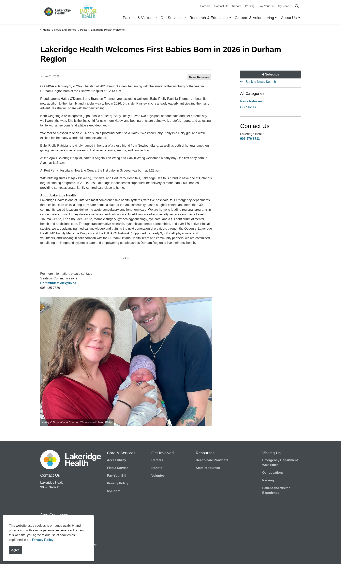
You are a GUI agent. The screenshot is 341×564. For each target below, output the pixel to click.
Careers (205, 6)
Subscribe (271, 74)
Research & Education (208, 18)
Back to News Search (261, 81)
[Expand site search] (297, 6)
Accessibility (116, 460)
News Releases (199, 77)
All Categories (252, 93)
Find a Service (117, 468)
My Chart (283, 6)
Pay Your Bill (266, 6)
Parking (250, 6)
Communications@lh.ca (58, 283)
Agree (15, 550)
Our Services (171, 18)
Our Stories (248, 107)
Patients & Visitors (138, 18)
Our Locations (273, 472)
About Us (289, 18)
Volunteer (158, 475)
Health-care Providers (212, 460)
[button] (126, 361)
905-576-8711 (250, 138)
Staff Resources (208, 468)
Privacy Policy (117, 483)
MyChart (113, 491)
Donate (236, 6)
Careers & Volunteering (254, 18)
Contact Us (221, 6)
